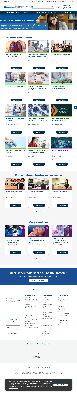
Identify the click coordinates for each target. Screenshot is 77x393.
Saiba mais (16, 68)
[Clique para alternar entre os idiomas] (7, 1)
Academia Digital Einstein (48, 320)
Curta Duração (45, 314)
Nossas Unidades (29, 302)
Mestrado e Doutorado (47, 312)
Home (1, 16)
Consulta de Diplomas (63, 313)
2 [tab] (37, 211)
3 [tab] (38, 211)
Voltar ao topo (39, 290)
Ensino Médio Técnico (47, 297)
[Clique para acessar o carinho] (58, 7)
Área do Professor (51, 1)
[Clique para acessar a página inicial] (16, 8)
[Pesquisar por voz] (32, 6)
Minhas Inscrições (62, 315)
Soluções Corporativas (64, 300)
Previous (33, 211)
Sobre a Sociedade (30, 297)
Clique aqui (36, 353)
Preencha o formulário (38, 280)
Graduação (44, 302)
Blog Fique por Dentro (30, 310)
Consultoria (61, 297)
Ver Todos (60, 302)
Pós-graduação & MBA (47, 310)
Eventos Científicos (47, 318)
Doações (33, 1)
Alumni (27, 317)
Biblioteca (27, 304)
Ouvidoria (70, 1)
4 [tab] (40, 211)
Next (43, 211)
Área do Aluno (41, 1)
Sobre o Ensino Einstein (31, 300)
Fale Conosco (62, 1)
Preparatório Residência (48, 304)
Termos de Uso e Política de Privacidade (38, 367)
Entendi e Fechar (60, 385)
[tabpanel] (15, 193)
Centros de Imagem (47, 327)
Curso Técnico (45, 300)
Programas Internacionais (32, 327)
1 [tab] (36, 211)
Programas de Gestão (47, 316)
